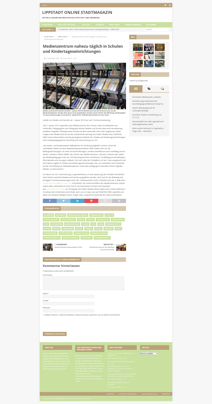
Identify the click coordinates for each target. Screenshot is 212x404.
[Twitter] (165, 5)
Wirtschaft (86, 238)
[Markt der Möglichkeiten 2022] (149, 47)
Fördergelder (103, 220)
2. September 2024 (115, 366)
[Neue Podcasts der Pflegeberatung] (149, 63)
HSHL (46, 224)
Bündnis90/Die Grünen (77, 215)
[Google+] (170, 5)
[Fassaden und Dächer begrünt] (138, 63)
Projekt (89, 229)
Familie (81, 220)
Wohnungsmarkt (102, 238)
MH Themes (87, 399)
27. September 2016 (115, 358)
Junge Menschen (72, 224)
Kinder (85, 224)
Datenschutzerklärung (128, 394)
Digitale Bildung (51, 220)
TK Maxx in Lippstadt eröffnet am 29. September (121, 354)
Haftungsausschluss (149, 394)
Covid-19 (109, 215)
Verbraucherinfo (133, 24)
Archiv (44, 5)
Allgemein (151, 24)
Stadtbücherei (50, 233)
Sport (118, 229)
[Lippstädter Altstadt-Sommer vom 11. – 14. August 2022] (138, 55)
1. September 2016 (115, 379)
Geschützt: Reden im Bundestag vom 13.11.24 (121, 362)
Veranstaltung (81, 233)
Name (45, 293)
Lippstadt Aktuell (66, 24)
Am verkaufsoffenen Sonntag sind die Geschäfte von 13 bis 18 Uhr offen (122, 375)
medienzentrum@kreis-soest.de (57, 183)
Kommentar (47, 275)
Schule (98, 229)
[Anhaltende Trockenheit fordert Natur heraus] (160, 63)
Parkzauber (68, 229)
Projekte (100, 24)
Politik (79, 229)
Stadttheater (65, 233)
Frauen (90, 220)
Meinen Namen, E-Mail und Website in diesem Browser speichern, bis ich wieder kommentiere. (82, 315)
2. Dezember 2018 (52, 58)
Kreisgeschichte (113, 224)
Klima (100, 224)
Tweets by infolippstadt (138, 80)
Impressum (166, 394)
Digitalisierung (68, 220)
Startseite (47, 24)
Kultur (85, 24)
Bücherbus (60, 215)
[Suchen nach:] (157, 29)
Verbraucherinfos (52, 238)
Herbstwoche (118, 220)
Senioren (108, 229)
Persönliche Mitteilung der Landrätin (146, 97)
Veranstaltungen (99, 233)
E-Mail (45, 300)
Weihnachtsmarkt (70, 238)
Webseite (46, 307)
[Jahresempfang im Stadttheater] (160, 47)
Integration (56, 224)
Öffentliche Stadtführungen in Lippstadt (119, 383)
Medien (56, 229)
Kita (93, 224)
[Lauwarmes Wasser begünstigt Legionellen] (160, 55)
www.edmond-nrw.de (55, 189)
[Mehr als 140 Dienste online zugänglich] (149, 55)
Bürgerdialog (96, 215)
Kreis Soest (114, 24)
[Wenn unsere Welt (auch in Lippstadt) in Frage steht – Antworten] (138, 47)
